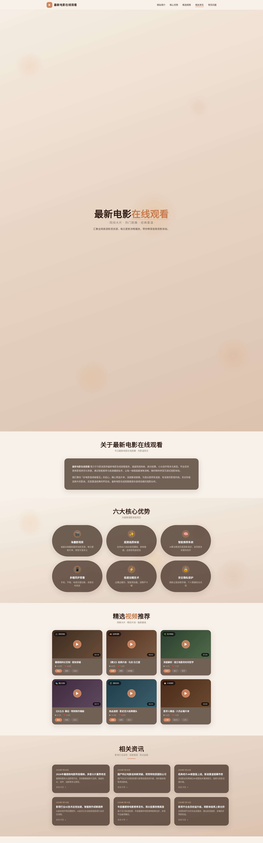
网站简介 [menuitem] (161, 4)
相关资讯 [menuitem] (199, 4)
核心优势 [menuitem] (174, 4)
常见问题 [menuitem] (212, 4)
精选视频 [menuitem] (186, 4)
